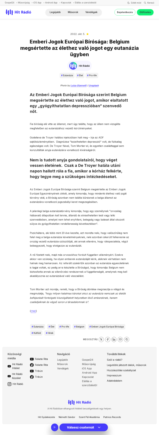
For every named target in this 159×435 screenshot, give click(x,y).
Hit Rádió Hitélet (17, 366)
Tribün (39, 370)
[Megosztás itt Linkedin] (114, 339)
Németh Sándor (67, 417)
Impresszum (114, 375)
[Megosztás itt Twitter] (101, 339)
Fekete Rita (41, 359)
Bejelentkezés (125, 12)
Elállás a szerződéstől (85, 2)
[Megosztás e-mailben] (120, 339)
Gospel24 (9, 2)
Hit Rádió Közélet (17, 376)
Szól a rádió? (114, 359)
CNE (33, 311)
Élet (80, 75)
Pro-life (92, 75)
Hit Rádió (18, 383)
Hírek (49, 333)
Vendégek (91, 12)
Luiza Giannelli (78, 85)
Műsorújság (24, 2)
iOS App (37, 2)
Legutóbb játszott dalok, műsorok (126, 365)
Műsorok (73, 12)
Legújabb (55, 12)
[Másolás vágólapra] (126, 339)
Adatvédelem (114, 380)
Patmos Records (112, 417)
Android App (51, 2)
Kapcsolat (66, 2)
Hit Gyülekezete (46, 417)
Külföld (36, 333)
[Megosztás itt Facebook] (107, 339)
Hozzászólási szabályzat (121, 370)
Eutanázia (67, 75)
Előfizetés (145, 12)
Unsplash (94, 85)
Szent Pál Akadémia (89, 417)
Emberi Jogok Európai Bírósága (106, 326)
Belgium (79, 326)
